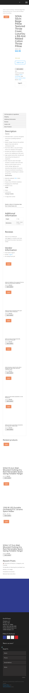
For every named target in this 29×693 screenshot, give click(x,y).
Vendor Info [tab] (7, 124)
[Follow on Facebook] (4, 637)
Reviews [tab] (6, 121)
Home (4, 9)
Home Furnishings (10, 9)
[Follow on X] (8, 637)
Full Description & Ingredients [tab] (11, 114)
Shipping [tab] (6, 116)
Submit (23, 677)
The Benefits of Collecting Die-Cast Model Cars (14, 567)
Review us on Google (8, 569)
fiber (16, 178)
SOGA (19, 79)
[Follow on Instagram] (12, 637)
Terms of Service (7, 686)
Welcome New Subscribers (9, 574)
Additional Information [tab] (10, 119)
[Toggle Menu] (26, 2)
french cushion (18, 78)
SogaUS (11, 254)
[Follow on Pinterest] (16, 637)
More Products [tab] (8, 126)
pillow (24, 78)
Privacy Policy (6, 685)
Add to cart (20, 62)
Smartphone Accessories (8, 571)
